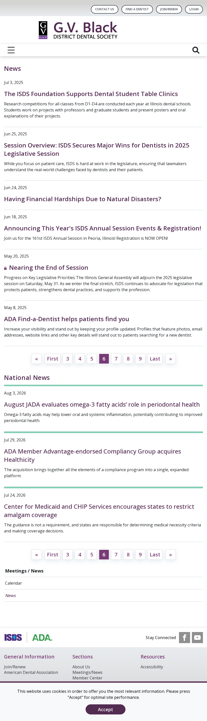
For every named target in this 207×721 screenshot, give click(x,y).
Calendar (13, 583)
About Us (81, 667)
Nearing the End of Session (48, 267)
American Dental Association (31, 672)
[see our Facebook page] (184, 637)
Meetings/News (87, 672)
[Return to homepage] (103, 30)
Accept (105, 709)
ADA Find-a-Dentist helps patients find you (66, 319)
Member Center (87, 678)
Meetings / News (24, 571)
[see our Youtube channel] (197, 637)
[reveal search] (196, 50)
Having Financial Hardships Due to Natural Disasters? (82, 199)
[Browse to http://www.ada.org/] (29, 637)
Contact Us (104, 9)
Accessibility (152, 667)
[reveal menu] (11, 50)
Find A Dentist (137, 9)
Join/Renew (169, 9)
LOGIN (194, 9)
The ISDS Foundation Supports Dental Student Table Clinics (91, 93)
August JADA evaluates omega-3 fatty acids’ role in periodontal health (102, 404)
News (10, 595)
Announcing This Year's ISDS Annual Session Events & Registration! (102, 228)
